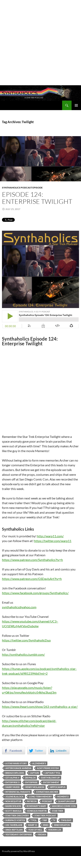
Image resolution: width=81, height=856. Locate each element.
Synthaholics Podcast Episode (22, 187)
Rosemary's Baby (36, 806)
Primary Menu (76, 105)
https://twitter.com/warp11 (52, 541)
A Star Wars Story (16, 763)
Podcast (47, 801)
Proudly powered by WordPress (18, 851)
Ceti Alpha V (12, 777)
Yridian (41, 834)
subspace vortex (15, 820)
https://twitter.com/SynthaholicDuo (26, 640)
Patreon (32, 801)
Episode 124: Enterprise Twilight (37, 197)
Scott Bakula (13, 810)
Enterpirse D (12, 782)
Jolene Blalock (14, 796)
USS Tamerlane (13, 825)
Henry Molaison (34, 787)
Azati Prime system (48, 768)
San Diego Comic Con (64, 806)
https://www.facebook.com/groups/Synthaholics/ (35, 593)
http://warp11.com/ (50, 536)
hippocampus (57, 787)
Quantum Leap (66, 801)
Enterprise (31, 782)
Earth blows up (50, 777)
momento (63, 796)
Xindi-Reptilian (14, 829)
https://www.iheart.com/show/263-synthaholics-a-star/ (40, 706)
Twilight (66, 820)
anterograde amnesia (18, 768)
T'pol (33, 820)
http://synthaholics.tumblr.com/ (23, 654)
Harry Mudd (12, 787)
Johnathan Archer (47, 791)
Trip (44, 820)
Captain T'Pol (52, 773)
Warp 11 (32, 825)
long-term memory (40, 796)
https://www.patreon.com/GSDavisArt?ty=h (32, 579)
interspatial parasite (17, 791)
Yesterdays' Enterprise (18, 834)
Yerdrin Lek (54, 829)
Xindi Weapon (62, 825)
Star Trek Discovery (17, 815)
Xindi (45, 825)
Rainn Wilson (13, 806)
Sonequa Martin (37, 810)
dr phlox (30, 777)
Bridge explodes (14, 773)
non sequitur (13, 801)
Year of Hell (35, 829)
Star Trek (57, 810)
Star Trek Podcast (45, 815)
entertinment (51, 782)
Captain (34, 773)
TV (53, 820)
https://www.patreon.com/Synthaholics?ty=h (32, 560)
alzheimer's (39, 763)
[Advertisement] (40, 42)
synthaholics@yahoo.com (19, 607)
